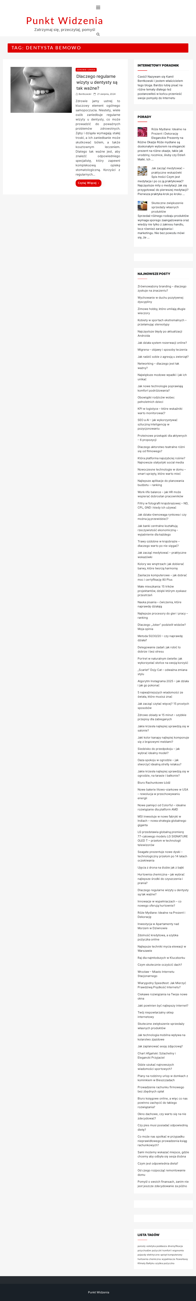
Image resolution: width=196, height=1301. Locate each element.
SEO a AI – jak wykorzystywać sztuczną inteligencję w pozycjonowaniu (157, 424)
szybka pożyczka (164, 1263)
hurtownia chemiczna (149, 1259)
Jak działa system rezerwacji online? (162, 343)
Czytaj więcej (87, 183)
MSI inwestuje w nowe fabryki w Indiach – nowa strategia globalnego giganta (162, 821)
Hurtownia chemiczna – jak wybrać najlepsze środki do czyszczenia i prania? (161, 879)
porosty (142, 1246)
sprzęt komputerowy (171, 1254)
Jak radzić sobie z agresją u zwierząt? (163, 356)
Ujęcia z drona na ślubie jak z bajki (161, 867)
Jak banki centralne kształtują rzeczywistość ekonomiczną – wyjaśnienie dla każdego (158, 530)
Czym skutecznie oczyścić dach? (160, 964)
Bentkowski (85, 94)
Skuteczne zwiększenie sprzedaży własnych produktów (167, 207)
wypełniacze (168, 1259)
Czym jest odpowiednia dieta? (158, 1163)
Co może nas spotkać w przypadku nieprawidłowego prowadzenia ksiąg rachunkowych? (162, 1141)
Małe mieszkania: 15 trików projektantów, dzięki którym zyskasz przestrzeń (162, 591)
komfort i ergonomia (173, 1250)
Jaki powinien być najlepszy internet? (163, 1005)
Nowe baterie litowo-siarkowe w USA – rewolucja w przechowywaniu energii (163, 794)
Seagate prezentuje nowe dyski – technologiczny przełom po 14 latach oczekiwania (162, 856)
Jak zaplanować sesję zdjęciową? (160, 1046)
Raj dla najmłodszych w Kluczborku (161, 958)
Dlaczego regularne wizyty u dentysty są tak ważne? (97, 82)
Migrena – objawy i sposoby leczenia (162, 349)
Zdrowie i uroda (86, 70)
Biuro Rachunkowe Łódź (154, 782)
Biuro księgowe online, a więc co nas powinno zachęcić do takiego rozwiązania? (163, 1103)
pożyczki (157, 1250)
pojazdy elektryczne (149, 1254)
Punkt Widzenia (65, 21)
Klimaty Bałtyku (146, 1263)
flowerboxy (182, 1259)
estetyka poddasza (156, 1246)
